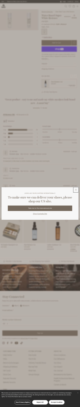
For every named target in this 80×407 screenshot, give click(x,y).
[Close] (78, 393)
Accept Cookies (56, 402)
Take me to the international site (40, 208)
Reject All (40, 402)
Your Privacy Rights (23, 402)
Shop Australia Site (40, 214)
